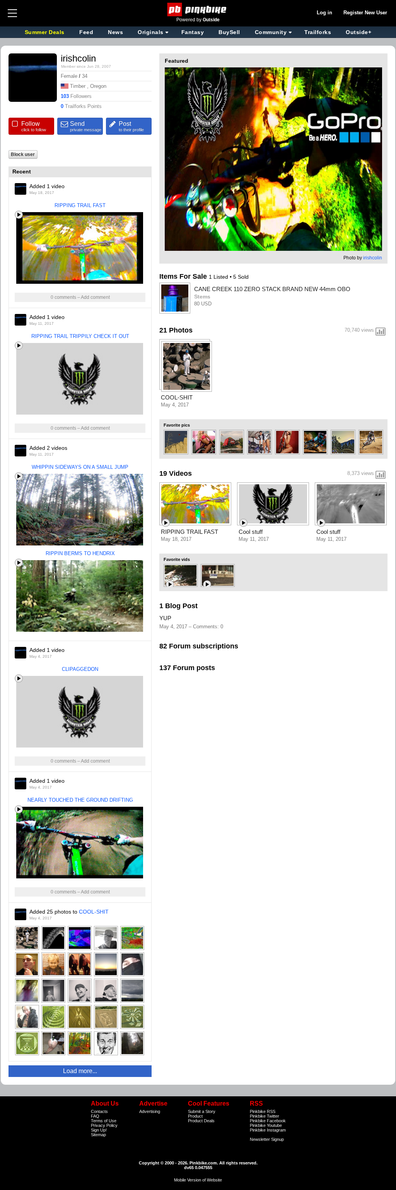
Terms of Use (103, 1120)
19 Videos (175, 473)
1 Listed (219, 277)
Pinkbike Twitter (264, 1116)
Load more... (80, 1071)
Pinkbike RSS (262, 1111)
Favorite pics (177, 425)
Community (271, 32)
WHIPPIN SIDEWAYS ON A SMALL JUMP (80, 467)
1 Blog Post (178, 606)
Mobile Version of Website (198, 1180)
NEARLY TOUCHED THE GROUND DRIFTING (80, 800)
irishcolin (372, 258)
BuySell (229, 32)
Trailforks (317, 32)
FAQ (95, 1116)
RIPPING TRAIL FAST (80, 205)
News (115, 32)
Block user (23, 154)
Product (195, 1116)
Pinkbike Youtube (266, 1125)
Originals (151, 32)
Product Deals (201, 1120)
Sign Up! (99, 1130)
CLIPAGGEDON (80, 669)
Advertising (149, 1111)
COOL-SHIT (94, 912)
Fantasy (192, 32)
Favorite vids (177, 559)
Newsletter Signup (267, 1139)
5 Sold (241, 277)
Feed (86, 32)
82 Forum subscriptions (198, 646)
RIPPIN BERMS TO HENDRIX (80, 553)
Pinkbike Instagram (268, 1130)
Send (85, 126)
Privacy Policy (104, 1125)
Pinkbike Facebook (268, 1120)
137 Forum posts (187, 668)
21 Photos (176, 330)
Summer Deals (46, 32)
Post (131, 126)
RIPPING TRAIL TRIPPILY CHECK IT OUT (80, 336)
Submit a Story (201, 1111)
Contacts (99, 1111)
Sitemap (98, 1134)
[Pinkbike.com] (198, 9)
